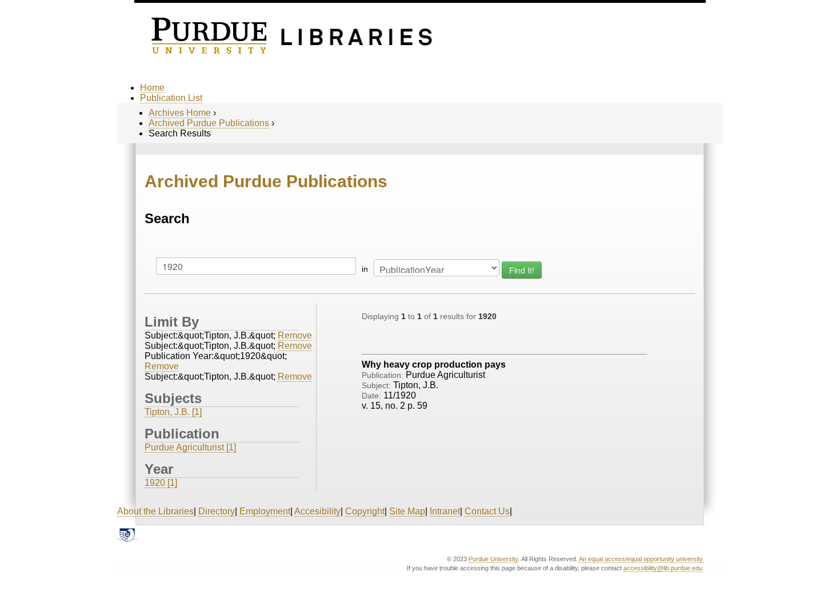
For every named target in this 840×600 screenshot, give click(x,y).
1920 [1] (161, 483)
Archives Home (180, 113)
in (365, 268)
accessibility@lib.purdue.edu (662, 568)
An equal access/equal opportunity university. (641, 558)
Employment (264, 511)
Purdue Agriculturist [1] (190, 447)
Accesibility (317, 511)
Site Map (407, 511)
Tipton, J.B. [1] (173, 412)
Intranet (445, 511)
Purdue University (493, 558)
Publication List (171, 98)
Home (152, 87)
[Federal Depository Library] (127, 534)
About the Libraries (155, 511)
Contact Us (487, 511)
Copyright (365, 511)
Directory (216, 511)
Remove (295, 335)
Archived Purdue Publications (209, 123)
